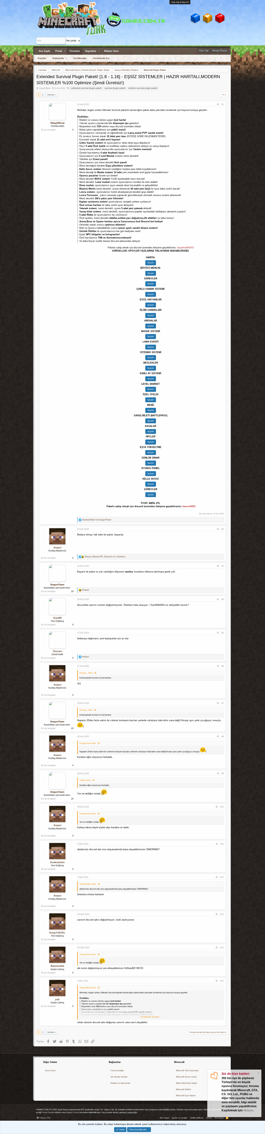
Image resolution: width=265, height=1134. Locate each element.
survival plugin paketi (115, 88)
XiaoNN (57, 618)
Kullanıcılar (58, 58)
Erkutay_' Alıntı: (86, 673)
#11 (222, 844)
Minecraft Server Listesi (186, 1077)
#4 (222, 599)
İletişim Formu (73, 1112)
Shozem (57, 651)
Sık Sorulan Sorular (119, 1077)
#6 (222, 666)
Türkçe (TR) (44, 1118)
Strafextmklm (57, 862)
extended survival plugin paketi (86, 88)
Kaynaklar (90, 51)
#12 (222, 877)
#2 (222, 529)
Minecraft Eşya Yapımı (186, 1095)
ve (96, 519)
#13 (222, 914)
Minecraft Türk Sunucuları (187, 1070)
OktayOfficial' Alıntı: (88, 988)
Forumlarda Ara (101, 58)
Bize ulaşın (164, 1118)
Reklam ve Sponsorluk (120, 1083)
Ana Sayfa (44, 51)
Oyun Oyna (50, 1070)
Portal (58, 51)
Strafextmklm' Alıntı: (88, 884)
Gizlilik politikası (197, 1118)
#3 (222, 566)
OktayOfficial (44, 88)
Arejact (57, 547)
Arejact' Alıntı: (85, 780)
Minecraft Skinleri (183, 1089)
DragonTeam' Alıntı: (88, 743)
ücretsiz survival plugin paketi (142, 88)
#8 (222, 736)
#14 (222, 947)
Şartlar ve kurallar (179, 1118)
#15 (222, 981)
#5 (222, 633)
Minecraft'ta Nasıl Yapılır (186, 1083)
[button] (64, 51)
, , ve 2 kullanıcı (105, 556)
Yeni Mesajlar (80, 58)
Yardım (209, 1118)
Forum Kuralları (117, 1070)
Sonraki (50, 95)
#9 (222, 773)
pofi (57, 999)
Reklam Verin (111, 51)
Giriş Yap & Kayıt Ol (180, 2)
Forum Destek (48, 1112)
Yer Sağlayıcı (106, 1109)
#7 (222, 703)
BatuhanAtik (57, 966)
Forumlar (75, 51)
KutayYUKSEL (57, 932)
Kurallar (42, 58)
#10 (222, 807)
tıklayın (248, 1110)
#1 (222, 104)
